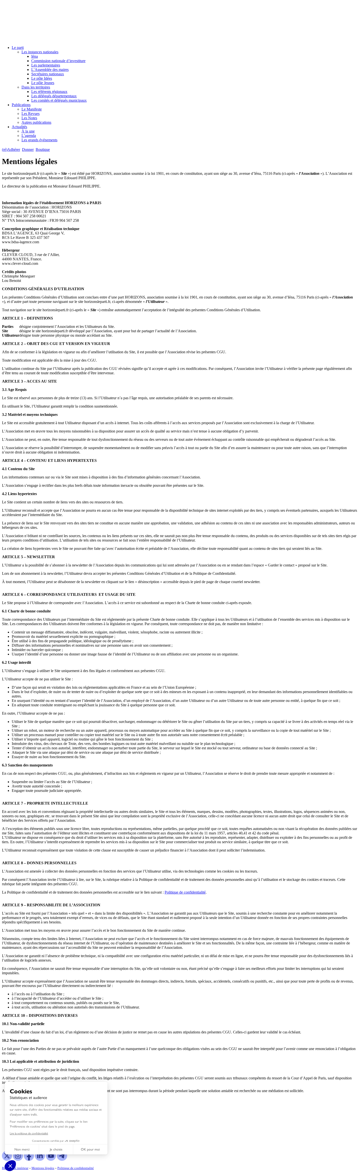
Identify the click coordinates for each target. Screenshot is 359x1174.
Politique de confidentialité (185, 892)
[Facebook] (29, 1159)
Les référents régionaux (49, 91)
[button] (10, 1166)
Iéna (34, 56)
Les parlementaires (45, 65)
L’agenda (28, 135)
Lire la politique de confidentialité (29, 1133)
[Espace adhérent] (60, 149)
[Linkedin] (40, 1159)
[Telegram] (62, 1159)
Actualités (19, 127)
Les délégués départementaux (54, 96)
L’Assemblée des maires (50, 69)
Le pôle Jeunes (42, 83)
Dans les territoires (35, 87)
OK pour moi (90, 1149)
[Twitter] (7, 1159)
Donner (28, 149)
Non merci (22, 1149)
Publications (21, 105)
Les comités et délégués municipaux (59, 100)
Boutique (43, 149)
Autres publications (36, 122)
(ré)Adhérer (11, 149)
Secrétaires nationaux (47, 74)
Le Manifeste (31, 109)
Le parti (18, 47)
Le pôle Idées (41, 78)
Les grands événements (39, 140)
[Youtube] (51, 1159)
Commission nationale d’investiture (58, 61)
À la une (28, 131)
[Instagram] (18, 1159)
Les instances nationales (39, 52)
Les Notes (29, 118)
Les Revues (30, 113)
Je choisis (56, 1149)
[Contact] (54, 149)
